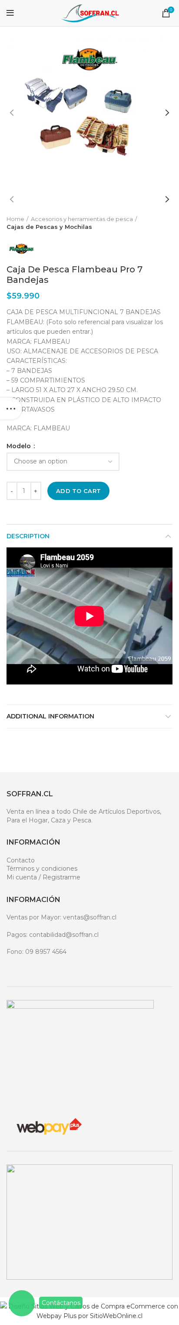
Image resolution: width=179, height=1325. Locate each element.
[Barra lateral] (11, 408)
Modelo (20, 446)
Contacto (21, 860)
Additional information (50, 716)
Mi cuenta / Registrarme (43, 877)
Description (28, 536)
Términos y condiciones (42, 868)
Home (15, 218)
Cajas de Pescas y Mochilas (49, 226)
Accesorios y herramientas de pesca (82, 218)
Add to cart (78, 490)
